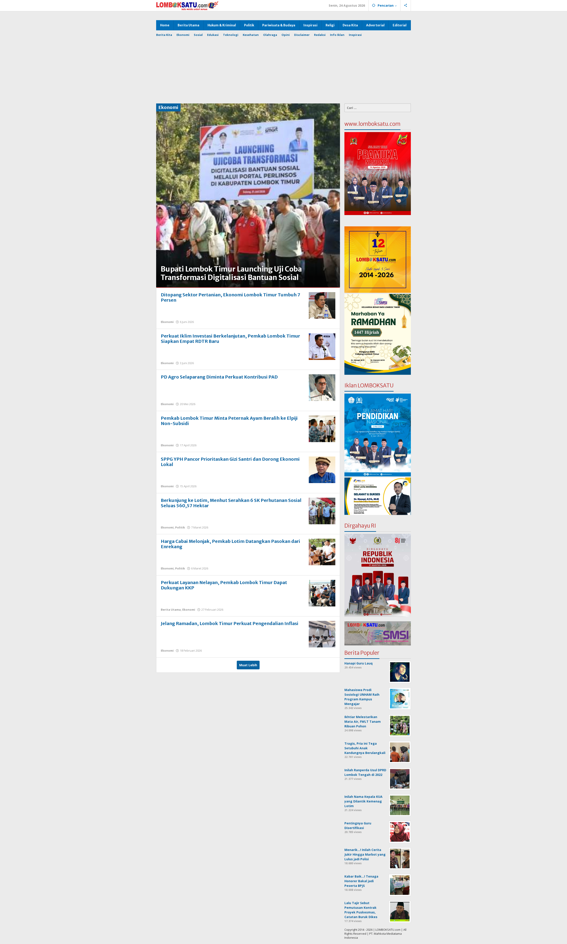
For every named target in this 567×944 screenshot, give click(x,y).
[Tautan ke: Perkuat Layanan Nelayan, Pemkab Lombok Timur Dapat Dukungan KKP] (322, 592)
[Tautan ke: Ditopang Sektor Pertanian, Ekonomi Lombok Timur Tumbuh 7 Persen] (322, 305)
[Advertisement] (287, 68)
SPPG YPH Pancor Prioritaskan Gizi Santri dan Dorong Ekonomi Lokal (230, 461)
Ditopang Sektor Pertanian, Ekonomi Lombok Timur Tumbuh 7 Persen (230, 297)
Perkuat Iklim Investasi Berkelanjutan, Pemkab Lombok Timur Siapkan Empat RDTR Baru (230, 338)
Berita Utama (171, 610)
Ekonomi (167, 322)
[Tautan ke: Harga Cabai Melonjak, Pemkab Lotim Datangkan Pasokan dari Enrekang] (322, 552)
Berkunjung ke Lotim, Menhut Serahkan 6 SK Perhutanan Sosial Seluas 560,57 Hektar (231, 502)
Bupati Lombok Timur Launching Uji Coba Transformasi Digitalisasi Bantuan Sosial (231, 273)
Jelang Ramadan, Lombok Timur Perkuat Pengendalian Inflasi (229, 623)
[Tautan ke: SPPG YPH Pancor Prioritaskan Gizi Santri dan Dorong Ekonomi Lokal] (322, 469)
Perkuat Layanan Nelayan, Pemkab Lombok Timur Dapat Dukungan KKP (224, 585)
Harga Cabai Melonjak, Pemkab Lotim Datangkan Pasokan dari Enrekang (230, 543)
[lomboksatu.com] (187, 5)
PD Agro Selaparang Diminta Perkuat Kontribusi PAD (219, 377)
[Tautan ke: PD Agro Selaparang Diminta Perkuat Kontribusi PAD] (322, 387)
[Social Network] (405, 5)
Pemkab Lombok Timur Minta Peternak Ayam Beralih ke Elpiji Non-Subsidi (229, 420)
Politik (180, 527)
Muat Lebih (248, 665)
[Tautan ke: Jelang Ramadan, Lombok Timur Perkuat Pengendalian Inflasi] (322, 634)
